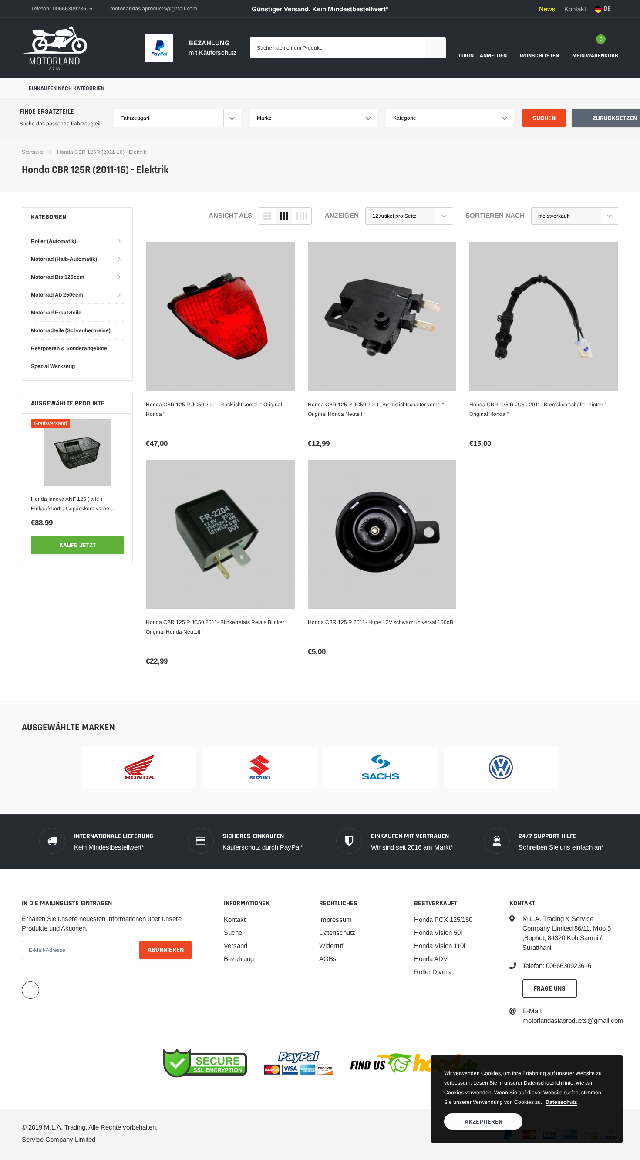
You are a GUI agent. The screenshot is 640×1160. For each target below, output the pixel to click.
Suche (233, 932)
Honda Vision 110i (439, 945)
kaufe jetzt (77, 545)
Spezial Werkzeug (53, 366)
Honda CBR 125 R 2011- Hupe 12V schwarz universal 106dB (380, 622)
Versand (235, 945)
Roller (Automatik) (53, 241)
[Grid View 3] (284, 216)
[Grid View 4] (301, 216)
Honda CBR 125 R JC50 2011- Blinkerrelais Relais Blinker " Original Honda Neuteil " (216, 627)
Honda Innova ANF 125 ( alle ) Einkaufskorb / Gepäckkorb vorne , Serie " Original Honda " (71, 504)
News (547, 9)
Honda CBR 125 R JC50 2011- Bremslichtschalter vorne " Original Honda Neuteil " (376, 409)
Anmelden (493, 56)
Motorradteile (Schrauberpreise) (71, 330)
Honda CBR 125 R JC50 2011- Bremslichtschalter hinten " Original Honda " (537, 409)
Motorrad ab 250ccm (57, 295)
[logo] (54, 48)
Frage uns (550, 988)
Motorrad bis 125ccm (57, 277)
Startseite (33, 152)
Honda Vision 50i (438, 932)
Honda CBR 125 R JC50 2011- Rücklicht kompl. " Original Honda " (214, 409)
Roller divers (432, 971)
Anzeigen (342, 215)
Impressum (335, 919)
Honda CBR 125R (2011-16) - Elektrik (101, 152)
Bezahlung (239, 958)
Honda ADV (431, 958)
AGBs (328, 958)
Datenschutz (337, 932)
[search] (435, 47)
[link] (77, 452)
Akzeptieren (483, 1121)
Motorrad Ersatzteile (56, 313)
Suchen (544, 118)
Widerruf (331, 945)
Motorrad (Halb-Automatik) (64, 259)
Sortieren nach (495, 215)
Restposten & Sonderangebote (69, 348)
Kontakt (575, 9)
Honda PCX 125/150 (443, 919)
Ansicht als (230, 215)
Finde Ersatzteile (47, 111)
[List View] (267, 216)
